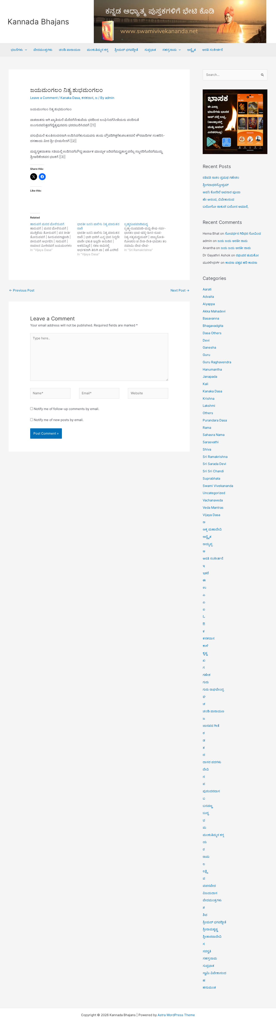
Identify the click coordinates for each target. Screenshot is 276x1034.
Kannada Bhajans (38, 21)
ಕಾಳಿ (205, 646)
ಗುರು (206, 682)
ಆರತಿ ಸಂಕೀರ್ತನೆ (212, 50)
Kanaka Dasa (70, 98)
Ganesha (209, 347)
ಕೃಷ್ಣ (205, 653)
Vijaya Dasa (211, 515)
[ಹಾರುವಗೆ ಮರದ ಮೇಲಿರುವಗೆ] (53, 237)
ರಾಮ (206, 857)
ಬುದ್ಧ (206, 813)
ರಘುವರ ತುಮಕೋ (247, 255)
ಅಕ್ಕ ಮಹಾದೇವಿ (212, 529)
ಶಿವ (205, 915)
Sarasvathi (211, 442)
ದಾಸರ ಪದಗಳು (212, 762)
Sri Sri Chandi (213, 471)
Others (208, 413)
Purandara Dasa (215, 420)
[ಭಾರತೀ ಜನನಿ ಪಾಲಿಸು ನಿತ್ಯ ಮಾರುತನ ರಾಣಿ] (100, 239)
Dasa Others (212, 333)
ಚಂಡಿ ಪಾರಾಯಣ (69, 50)
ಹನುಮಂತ (209, 987)
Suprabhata (211, 478)
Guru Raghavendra (217, 362)
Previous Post (21, 290)
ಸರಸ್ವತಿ (207, 951)
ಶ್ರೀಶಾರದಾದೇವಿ (212, 936)
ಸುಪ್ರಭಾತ (150, 50)
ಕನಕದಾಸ (87, 98)
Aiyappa (209, 304)
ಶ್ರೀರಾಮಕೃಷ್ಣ (210, 929)
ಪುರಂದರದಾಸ (211, 791)
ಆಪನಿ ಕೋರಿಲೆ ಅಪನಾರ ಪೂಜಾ (221, 192)
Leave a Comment (44, 98)
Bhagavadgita (213, 326)
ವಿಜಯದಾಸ (210, 893)
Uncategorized (214, 493)
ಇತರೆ (206, 573)
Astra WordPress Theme (176, 1015)
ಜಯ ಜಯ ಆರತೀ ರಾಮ (233, 241)
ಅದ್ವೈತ (191, 50)
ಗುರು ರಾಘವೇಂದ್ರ (213, 689)
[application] (25, 49)
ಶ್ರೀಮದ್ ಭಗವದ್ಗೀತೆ (126, 50)
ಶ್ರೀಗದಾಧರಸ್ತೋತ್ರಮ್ (216, 185)
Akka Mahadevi (214, 311)
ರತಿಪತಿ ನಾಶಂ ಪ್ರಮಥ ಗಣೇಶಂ (221, 177)
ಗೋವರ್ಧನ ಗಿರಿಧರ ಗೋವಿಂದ (243, 233)
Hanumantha (212, 369)
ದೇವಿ (206, 769)
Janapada (210, 376)
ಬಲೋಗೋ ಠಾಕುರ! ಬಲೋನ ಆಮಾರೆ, (225, 206)
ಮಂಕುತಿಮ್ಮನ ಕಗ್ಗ (97, 50)
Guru (206, 355)
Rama (207, 428)
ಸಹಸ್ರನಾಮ (169, 50)
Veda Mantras (213, 507)
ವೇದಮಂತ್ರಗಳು (42, 50)
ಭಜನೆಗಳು (17, 50)
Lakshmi (209, 406)
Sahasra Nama (213, 435)
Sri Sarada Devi (214, 464)
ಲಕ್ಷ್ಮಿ (205, 871)
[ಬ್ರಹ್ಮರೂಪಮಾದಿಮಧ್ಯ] (147, 237)
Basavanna (211, 318)
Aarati (207, 289)
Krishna (208, 398)
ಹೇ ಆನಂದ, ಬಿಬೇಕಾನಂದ (218, 199)
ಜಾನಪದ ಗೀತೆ (211, 726)
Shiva (207, 449)
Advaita (208, 297)
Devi (206, 340)
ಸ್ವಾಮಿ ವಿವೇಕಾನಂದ (214, 973)
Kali (205, 384)
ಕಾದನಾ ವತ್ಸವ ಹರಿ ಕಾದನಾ (241, 262)
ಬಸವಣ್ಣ (207, 806)
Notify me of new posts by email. (58, 420)
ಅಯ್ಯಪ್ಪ (207, 544)
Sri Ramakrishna (215, 457)
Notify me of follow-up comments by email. (66, 409)
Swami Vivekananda (218, 486)
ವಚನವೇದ (209, 886)
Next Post (180, 290)
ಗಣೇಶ (206, 675)
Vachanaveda (213, 500)
